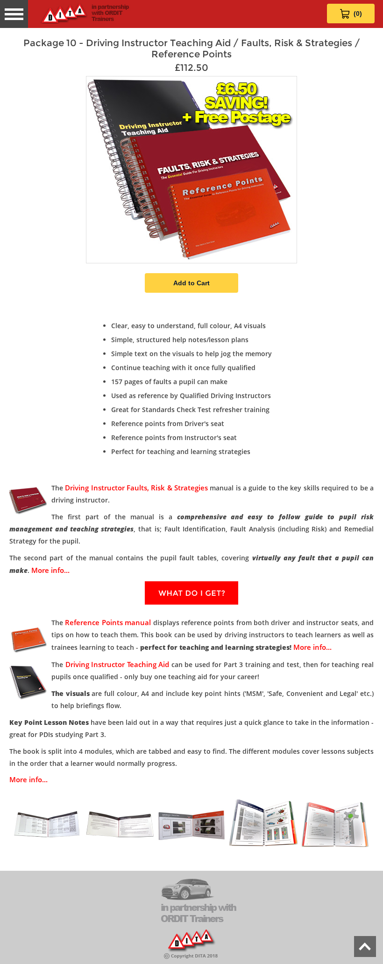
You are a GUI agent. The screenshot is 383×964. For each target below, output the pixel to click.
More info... (50, 570)
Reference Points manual (108, 622)
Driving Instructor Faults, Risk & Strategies (136, 487)
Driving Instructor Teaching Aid (117, 664)
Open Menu (14, 14)
